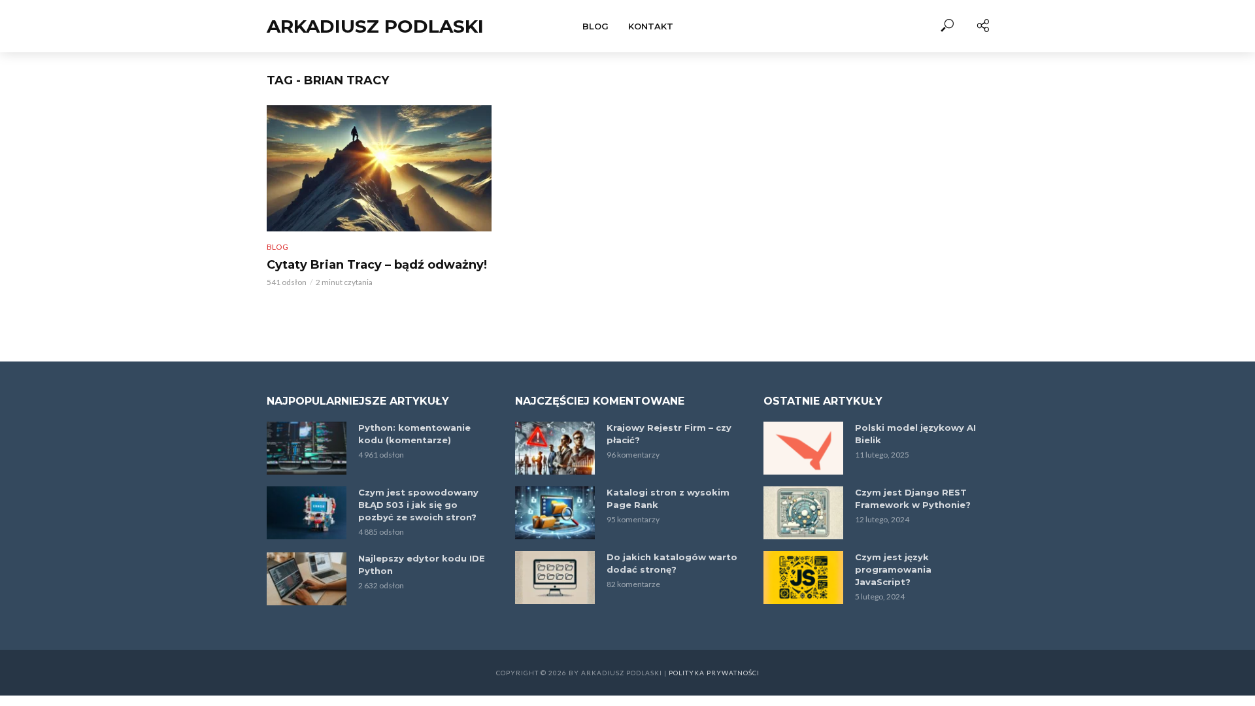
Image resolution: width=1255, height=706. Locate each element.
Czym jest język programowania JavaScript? (893, 569)
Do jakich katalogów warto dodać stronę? (672, 563)
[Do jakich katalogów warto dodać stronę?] (555, 577)
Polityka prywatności (714, 673)
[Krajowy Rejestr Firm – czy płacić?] (555, 448)
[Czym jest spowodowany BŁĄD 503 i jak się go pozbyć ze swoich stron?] (306, 512)
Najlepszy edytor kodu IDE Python (421, 564)
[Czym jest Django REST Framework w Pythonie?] (803, 512)
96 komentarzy (633, 455)
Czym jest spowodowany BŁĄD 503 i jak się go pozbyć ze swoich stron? (418, 504)
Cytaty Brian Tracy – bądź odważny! (377, 265)
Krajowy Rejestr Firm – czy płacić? (669, 433)
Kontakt (650, 26)
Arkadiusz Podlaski (375, 26)
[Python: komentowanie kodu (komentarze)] (306, 448)
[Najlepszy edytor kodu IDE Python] (306, 578)
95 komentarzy (633, 519)
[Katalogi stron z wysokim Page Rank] (555, 512)
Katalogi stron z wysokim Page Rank (668, 498)
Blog (595, 26)
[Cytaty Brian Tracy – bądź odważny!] (379, 168)
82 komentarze (633, 584)
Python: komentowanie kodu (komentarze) (414, 433)
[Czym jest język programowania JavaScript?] (803, 577)
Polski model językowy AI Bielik (915, 433)
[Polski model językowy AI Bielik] (803, 448)
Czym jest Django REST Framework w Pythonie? (913, 498)
